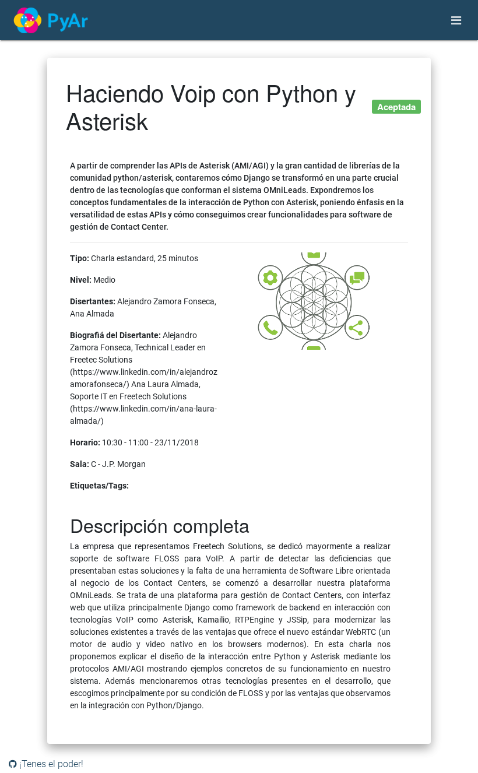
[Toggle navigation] (456, 20)
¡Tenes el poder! (50, 764)
